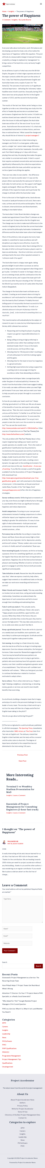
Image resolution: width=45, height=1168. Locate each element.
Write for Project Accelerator (22, 1109)
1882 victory (19, 731)
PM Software (7, 1041)
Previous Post (22, 755)
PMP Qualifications (9, 1048)
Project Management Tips (11, 1059)
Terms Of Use (22, 1112)
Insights (15, 20)
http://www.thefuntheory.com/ (13, 434)
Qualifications (7, 1063)
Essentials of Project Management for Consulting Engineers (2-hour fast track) (22, 807)
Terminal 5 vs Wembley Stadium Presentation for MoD (20, 789)
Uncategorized (7, 1067)
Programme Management (11, 1056)
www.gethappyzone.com (11, 490)
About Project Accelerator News (22, 1100)
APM (4, 1023)
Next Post (22, 761)
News (4, 1037)
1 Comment (6, 20)
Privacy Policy (22, 1106)
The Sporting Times (26, 728)
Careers (5, 1027)
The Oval (29, 731)
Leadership (6, 1034)
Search (4, 962)
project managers (32, 135)
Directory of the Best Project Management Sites (22, 1115)
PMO (4, 1045)
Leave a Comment (19, 795)
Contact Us (22, 1118)
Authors (22, 1103)
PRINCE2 (5, 1052)
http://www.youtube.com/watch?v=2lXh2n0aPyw (20, 428)
